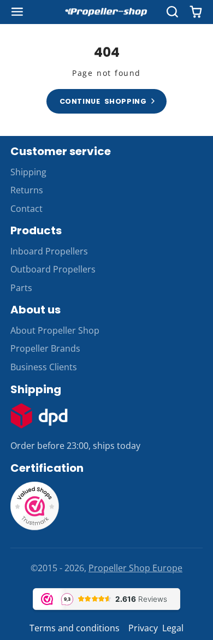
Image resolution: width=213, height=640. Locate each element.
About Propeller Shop (54, 330)
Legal (173, 628)
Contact (26, 209)
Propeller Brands (45, 348)
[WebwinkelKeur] (35, 528)
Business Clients (43, 367)
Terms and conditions (74, 628)
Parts (21, 288)
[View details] (39, 416)
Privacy (143, 628)
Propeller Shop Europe (135, 568)
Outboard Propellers (53, 269)
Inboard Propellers (49, 251)
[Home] (106, 12)
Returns (26, 190)
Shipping (28, 172)
